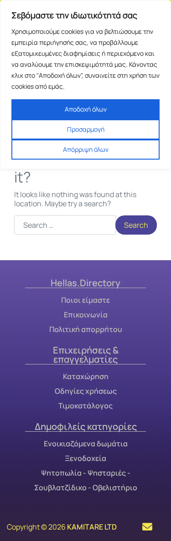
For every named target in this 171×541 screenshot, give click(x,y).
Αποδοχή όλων (86, 109)
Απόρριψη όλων (86, 149)
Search (136, 225)
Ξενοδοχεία (85, 458)
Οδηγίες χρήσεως (86, 391)
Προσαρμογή (85, 129)
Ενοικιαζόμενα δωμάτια (86, 444)
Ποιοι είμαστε (85, 300)
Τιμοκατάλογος (85, 406)
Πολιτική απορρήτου (85, 329)
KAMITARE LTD (92, 527)
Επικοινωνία (86, 315)
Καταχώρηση (86, 376)
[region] (85, 84)
